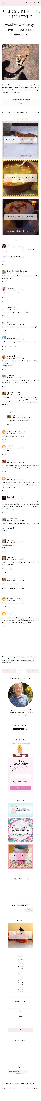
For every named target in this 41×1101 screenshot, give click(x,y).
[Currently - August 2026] (20, 842)
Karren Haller (12, 356)
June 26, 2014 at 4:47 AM (15, 581)
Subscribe (20, 788)
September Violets (13, 393)
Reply (4, 265)
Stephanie (10, 376)
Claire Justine (12, 579)
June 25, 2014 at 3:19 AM (15, 290)
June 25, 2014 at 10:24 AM (16, 394)
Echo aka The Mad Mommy (17, 431)
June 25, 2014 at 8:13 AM (15, 339)
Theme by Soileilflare (31, 1088)
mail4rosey (11, 337)
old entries (32, 671)
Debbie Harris (12, 519)
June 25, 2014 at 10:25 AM (21, 418)
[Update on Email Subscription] (20, 816)
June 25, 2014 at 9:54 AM (15, 377)
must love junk (12, 540)
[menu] (3, 2)
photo (9, 112)
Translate (23, 1074)
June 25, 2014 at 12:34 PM (15, 463)
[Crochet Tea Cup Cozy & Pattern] (20, 868)
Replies (11, 412)
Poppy (9, 245)
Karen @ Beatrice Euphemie (17, 271)
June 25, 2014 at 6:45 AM (15, 324)
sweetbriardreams (13, 478)
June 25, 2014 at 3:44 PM (15, 499)
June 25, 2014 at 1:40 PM (15, 480)
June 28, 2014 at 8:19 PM (15, 600)
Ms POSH (10, 446)
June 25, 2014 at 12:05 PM (16, 433)
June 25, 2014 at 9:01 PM (15, 559)
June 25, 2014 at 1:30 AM (15, 247)
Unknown (10, 613)
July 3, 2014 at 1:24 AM (14, 615)
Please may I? (11, 288)
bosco (4, 112)
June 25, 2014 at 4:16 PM (15, 542)
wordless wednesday (20, 112)
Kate (8, 461)
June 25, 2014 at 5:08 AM (11, 309)
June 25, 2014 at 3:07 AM (15, 273)
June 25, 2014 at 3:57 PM (15, 520)
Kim (8, 322)
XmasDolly (11, 497)
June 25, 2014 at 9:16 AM (15, 358)
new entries (9, 671)
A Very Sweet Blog (14, 598)
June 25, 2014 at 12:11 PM (15, 448)
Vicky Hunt (11, 557)
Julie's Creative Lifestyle (20, 14)
